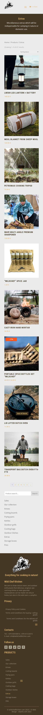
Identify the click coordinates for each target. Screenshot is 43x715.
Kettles (7, 521)
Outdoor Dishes (11, 533)
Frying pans (9, 516)
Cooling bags (9, 529)
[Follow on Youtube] (19, 647)
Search (34, 493)
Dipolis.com (22, 712)
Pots (6, 545)
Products (14, 42)
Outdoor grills (10, 525)
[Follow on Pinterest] (23, 647)
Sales (6, 500)
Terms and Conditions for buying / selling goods (21, 614)
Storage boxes (10, 541)
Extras (7, 537)
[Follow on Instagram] (6, 647)
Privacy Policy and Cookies (16, 609)
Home (6, 42)
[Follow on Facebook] (10, 647)
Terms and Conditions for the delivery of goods (21, 620)
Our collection (10, 504)
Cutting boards (10, 512)
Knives (7, 508)
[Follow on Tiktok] (14, 647)
